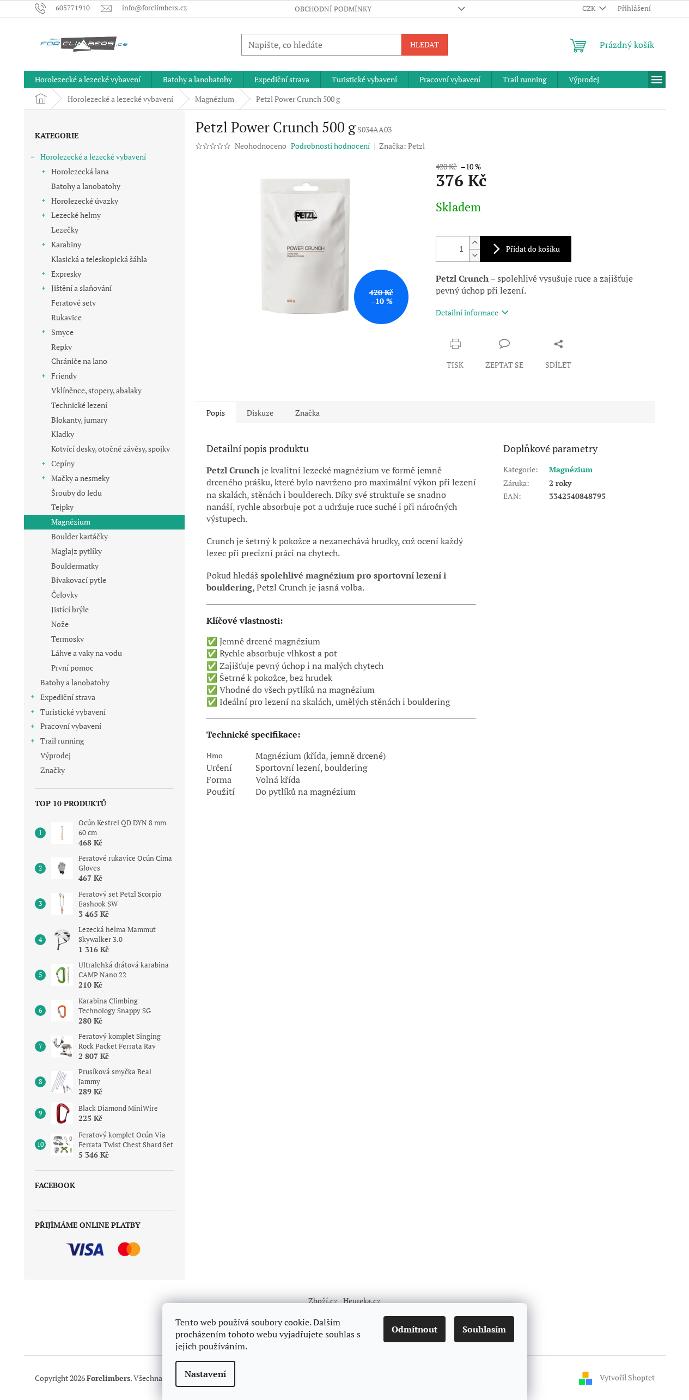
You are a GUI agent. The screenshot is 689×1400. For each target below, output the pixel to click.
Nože (60, 624)
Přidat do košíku (533, 249)
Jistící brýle (70, 609)
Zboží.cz (323, 1300)
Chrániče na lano (79, 361)
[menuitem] (87, 79)
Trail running (62, 740)
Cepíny (63, 463)
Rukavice (66, 317)
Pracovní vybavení (70, 726)
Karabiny (66, 244)
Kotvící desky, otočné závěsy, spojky (110, 448)
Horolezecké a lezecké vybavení (93, 156)
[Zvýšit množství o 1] (474, 242)
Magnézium (70, 521)
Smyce (62, 332)
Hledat (424, 44)
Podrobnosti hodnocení (330, 146)
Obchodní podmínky (333, 9)
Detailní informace (467, 312)
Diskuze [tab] (260, 412)
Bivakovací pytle (78, 580)
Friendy (64, 375)
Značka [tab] (307, 412)
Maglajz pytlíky (76, 551)
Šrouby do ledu (76, 493)
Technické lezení (79, 405)
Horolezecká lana (80, 171)
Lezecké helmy (76, 215)
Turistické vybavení (73, 712)
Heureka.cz (362, 1300)
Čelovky (64, 594)
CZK (589, 8)
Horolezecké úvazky (84, 201)
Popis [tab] (215, 412)
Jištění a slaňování (81, 288)
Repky (61, 347)
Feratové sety (73, 302)
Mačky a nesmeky (80, 478)
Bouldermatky (75, 566)
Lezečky (64, 229)
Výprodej (55, 755)
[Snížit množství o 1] (474, 255)
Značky (52, 770)
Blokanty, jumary (79, 420)
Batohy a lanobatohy (85, 186)
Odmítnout (414, 1329)
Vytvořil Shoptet (627, 1377)
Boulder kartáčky (79, 536)
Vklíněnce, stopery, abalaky (96, 390)
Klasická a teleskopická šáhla (99, 259)
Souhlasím (484, 1329)
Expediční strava (67, 697)
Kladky (62, 434)
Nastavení (205, 1374)
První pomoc (72, 667)
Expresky (66, 274)
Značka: (402, 146)
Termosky (67, 639)
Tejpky (62, 507)
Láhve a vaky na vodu (86, 653)
